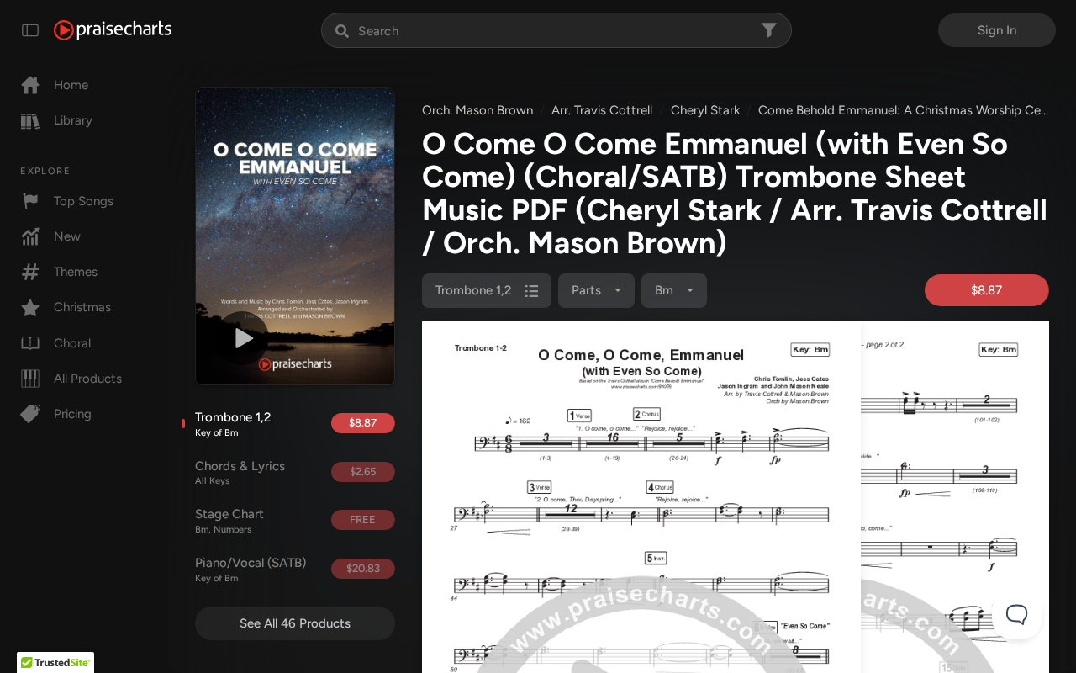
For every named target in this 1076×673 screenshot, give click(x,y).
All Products (88, 378)
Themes (76, 271)
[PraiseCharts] (112, 30)
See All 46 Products (295, 623)
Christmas (82, 307)
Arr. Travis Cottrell (601, 110)
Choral (72, 343)
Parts (588, 290)
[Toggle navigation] (30, 30)
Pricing (73, 413)
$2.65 (363, 471)
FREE (363, 519)
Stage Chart (229, 520)
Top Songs (83, 201)
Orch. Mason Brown (477, 110)
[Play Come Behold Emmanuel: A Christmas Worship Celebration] (242, 338)
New (67, 236)
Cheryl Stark (705, 110)
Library (73, 120)
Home (71, 85)
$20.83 (363, 568)
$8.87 (363, 422)
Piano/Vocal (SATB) (250, 569)
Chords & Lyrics (240, 472)
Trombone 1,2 (233, 424)
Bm (666, 290)
